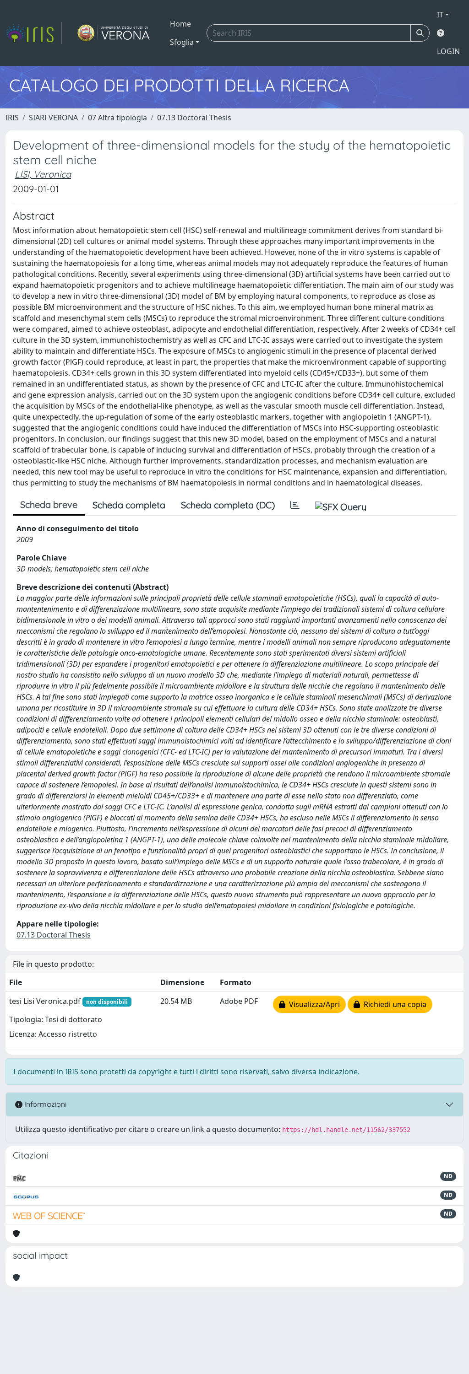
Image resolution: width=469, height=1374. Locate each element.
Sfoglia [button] (182, 42)
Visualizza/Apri (312, 1004)
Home (180, 24)
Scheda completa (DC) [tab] (228, 505)
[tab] (295, 505)
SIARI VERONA (53, 118)
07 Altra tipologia (117, 118)
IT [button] (440, 15)
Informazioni (44, 1104)
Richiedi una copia (393, 1004)
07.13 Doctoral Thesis (194, 118)
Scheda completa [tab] (129, 505)
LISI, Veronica (43, 174)
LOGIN (448, 51)
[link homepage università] (114, 33)
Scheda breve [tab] (48, 504)
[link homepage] (33, 33)
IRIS (12, 118)
